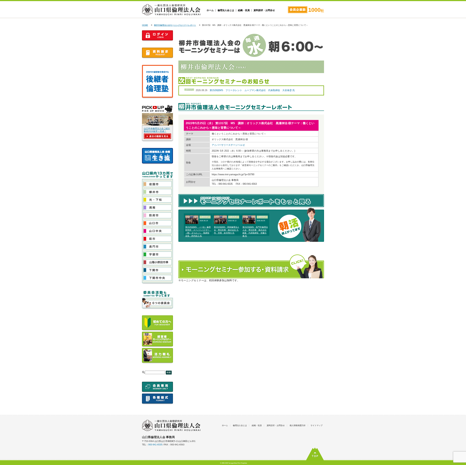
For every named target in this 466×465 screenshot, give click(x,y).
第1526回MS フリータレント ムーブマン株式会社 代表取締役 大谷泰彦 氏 (252, 90)
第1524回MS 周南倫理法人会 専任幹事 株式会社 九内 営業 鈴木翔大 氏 (226, 230)
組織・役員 (244, 10)
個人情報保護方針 (298, 425)
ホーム (210, 10)
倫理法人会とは (226, 10)
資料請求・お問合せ (264, 10)
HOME (145, 25)
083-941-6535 (155, 445)
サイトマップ (317, 425)
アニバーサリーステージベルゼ (228, 145)
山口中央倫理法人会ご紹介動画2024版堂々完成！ (157, 130)
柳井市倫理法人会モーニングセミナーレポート (175, 25)
